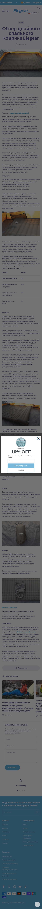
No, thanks (21, 470)
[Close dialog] (38, 438)
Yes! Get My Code (21, 466)
